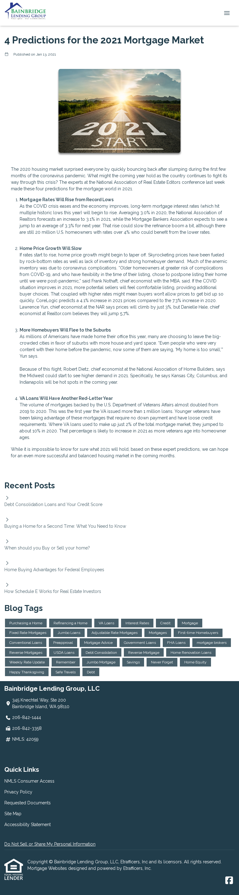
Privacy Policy (18, 791)
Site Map (12, 813)
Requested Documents (27, 802)
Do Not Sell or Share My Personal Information (50, 844)
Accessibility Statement (27, 824)
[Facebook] (229, 880)
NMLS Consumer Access (29, 781)
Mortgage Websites (47, 868)
